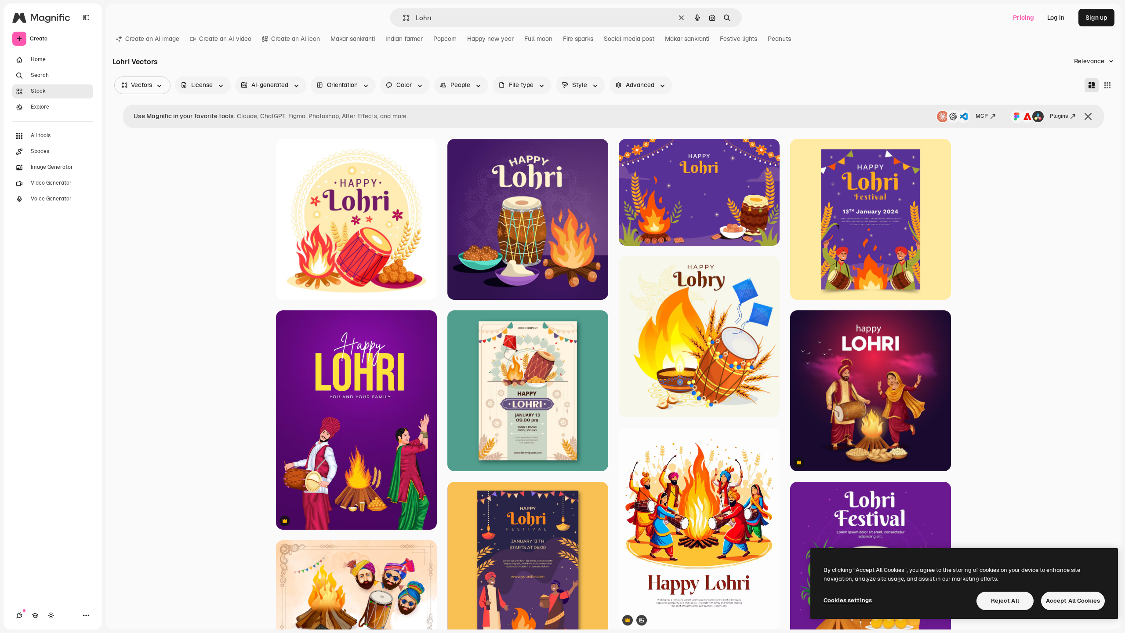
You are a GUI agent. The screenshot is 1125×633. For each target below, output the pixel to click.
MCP (982, 116)
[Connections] (19, 615)
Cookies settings (848, 600)
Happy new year (490, 39)
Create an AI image (152, 39)
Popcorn (445, 39)
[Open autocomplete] (403, 18)
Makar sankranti (352, 39)
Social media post (629, 39)
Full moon (538, 39)
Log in (1055, 18)
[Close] (1088, 116)
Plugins (1059, 116)
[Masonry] (1092, 85)
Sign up (1096, 18)
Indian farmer (404, 39)
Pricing (1023, 18)
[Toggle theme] (51, 615)
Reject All (1005, 600)
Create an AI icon (295, 39)
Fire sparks (578, 39)
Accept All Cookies (1073, 600)
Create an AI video (225, 39)
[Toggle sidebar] (86, 18)
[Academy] (35, 615)
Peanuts (779, 39)
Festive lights (738, 39)
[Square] (1107, 85)
